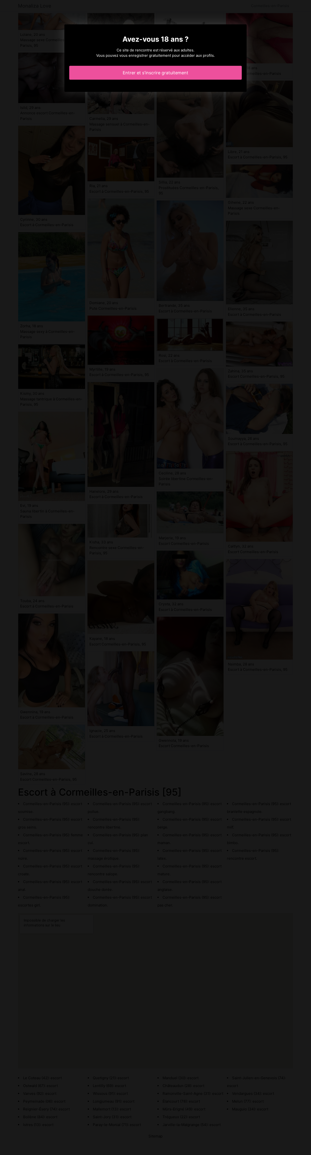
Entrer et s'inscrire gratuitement (155, 72)
